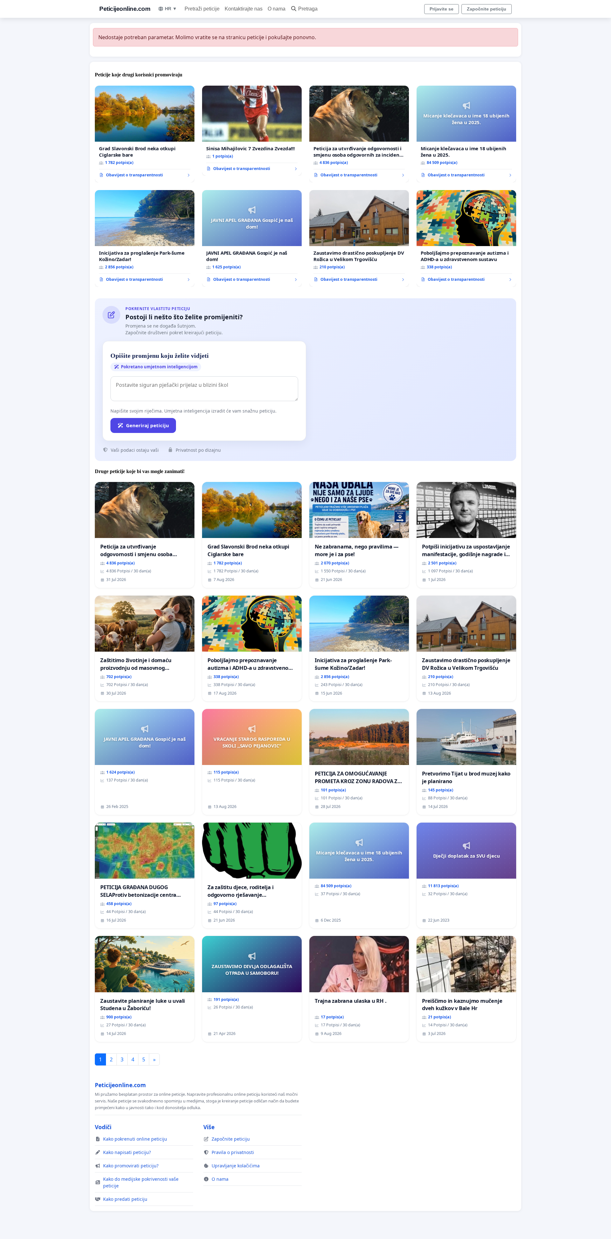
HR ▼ (171, 8)
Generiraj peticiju (147, 425)
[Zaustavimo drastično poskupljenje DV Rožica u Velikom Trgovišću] (359, 238)
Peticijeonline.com (124, 8)
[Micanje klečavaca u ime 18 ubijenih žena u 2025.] (466, 134)
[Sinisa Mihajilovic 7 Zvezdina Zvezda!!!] (252, 131)
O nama (276, 8)
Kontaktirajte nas (244, 8)
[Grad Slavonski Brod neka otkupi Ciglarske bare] (144, 134)
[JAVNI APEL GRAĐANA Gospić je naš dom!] (252, 238)
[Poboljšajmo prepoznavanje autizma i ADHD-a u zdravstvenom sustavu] (466, 238)
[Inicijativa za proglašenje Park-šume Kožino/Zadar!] (144, 238)
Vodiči (103, 1127)
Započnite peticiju (486, 8)
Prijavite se (441, 8)
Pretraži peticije (202, 8)
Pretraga (308, 8)
